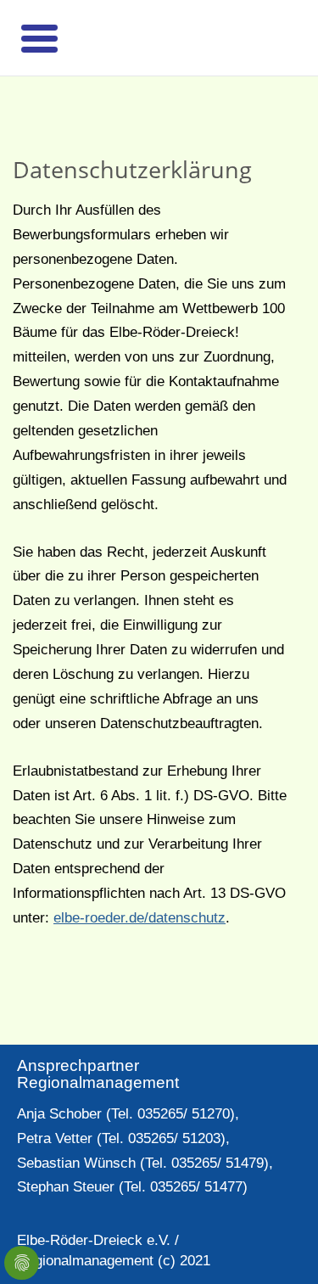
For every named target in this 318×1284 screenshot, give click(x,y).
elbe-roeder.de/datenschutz (139, 918)
